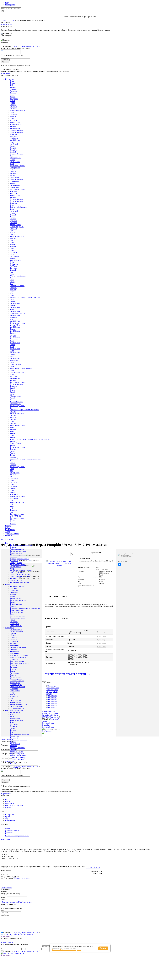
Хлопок (12, 492)
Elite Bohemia (14, 181)
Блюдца (12, 698)
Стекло (12, 118)
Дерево (12, 217)
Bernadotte (13, 150)
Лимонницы (14, 651)
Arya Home (14, 494)
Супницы (13, 665)
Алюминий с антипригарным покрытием (25, 297)
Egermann (13, 134)
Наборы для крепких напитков (21, 571)
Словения (13, 109)
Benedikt (13, 148)
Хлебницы (14, 622)
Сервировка (9, 803)
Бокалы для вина (16, 563)
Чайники (13, 594)
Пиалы (12, 671)
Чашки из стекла (16, 553)
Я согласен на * (21, 932)
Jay (11, 408)
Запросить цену (20, 953)
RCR (11, 278)
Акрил (12, 282)
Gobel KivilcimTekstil (17, 496)
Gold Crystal (14, 136)
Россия (12, 101)
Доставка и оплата (12, 534)
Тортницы (13, 639)
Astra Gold (13, 120)
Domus (12, 234)
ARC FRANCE (15, 516)
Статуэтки (13, 726)
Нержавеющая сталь (17, 236)
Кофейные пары (16, 685)
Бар (6, 799)
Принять (103, 948)
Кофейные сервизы (17, 681)
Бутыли (12, 620)
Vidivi (12, 254)
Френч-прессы (15, 691)
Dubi (11, 156)
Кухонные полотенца (17, 757)
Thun (11, 170)
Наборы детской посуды (19, 704)
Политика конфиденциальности (17, 836)
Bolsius (12, 433)
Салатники (14, 641)
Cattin (12, 262)
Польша (12, 97)
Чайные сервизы (16, 679)
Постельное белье (16, 752)
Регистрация (10, 5)
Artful (12, 469)
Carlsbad (13, 152)
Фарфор (12, 146)
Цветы (12, 716)
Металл (12, 233)
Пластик (13, 333)
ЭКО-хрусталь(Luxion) (18, 276)
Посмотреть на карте (22, 878)
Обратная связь (6, 888)
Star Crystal (14, 144)
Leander (12, 160)
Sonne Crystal (14, 187)
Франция (13, 105)
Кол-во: (4, 898)
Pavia (11, 500)
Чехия (12, 81)
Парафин (13, 429)
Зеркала (12, 728)
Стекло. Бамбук (15, 364)
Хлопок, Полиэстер (17, 502)
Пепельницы (14, 736)
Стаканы (13, 547)
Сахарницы (14, 693)
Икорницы (14, 667)
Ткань (12, 351)
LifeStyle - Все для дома (14, 805)
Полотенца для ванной (18, 756)
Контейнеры (14, 624)
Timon (12, 250)
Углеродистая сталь (17, 372)
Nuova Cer (13, 229)
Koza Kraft (13, 482)
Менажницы (14, 645)
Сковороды (14, 590)
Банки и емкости (16, 626)
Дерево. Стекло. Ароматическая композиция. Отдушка (30, 439)
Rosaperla (13, 215)
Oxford (12, 388)
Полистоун (14, 339)
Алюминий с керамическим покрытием (24, 410)
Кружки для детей (16, 706)
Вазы (11, 714)
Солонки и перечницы (18, 647)
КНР (11, 85)
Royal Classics (15, 140)
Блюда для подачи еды (18, 657)
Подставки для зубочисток (19, 663)
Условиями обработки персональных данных (66, 950)
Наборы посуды (15, 598)
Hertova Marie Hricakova (18, 207)
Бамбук (12, 301)
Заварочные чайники (17, 687)
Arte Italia (13, 219)
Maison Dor (14, 498)
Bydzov (12, 175)
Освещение (9, 807)
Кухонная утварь (16, 604)
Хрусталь (13, 172)
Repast (12, 164)
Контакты (9, 536)
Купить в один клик (25, 934)
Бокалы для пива (16, 580)
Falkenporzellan (15, 158)
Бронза (12, 213)
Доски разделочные (17, 610)
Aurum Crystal (15, 122)
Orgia (11, 231)
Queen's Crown (15, 162)
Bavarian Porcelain (16, 402)
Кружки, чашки (15, 700)
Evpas (12, 205)
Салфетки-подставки (17, 616)
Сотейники (14, 592)
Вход (7, 3)
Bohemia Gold (15, 128)
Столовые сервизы (17, 632)
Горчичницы (14, 673)
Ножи (12, 614)
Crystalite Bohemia (16, 132)
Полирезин (14, 360)
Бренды (8, 526)
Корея (12, 95)
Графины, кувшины (17, 549)
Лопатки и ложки (16, 612)
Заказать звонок (7, 24)
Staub (11, 512)
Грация (12, 453)
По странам (9, 79)
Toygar (12, 484)
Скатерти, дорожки (17, 759)
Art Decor (13, 244)
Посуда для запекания (18, 600)
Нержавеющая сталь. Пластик (21, 368)
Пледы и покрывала (17, 754)
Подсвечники (15, 718)
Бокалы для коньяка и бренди (20, 574)
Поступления (10, 530)
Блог (7, 834)
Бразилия (13, 89)
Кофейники (14, 689)
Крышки (13, 602)
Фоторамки (14, 724)
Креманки (13, 557)
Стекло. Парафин (16, 443)
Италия (12, 83)
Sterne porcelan (15, 168)
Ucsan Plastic (14, 478)
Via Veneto (13, 252)
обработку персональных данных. (26, 46)
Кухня (7, 801)
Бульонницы (14, 653)
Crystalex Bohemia (16, 130)
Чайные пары (15, 683)
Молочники (14, 659)
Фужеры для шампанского (19, 559)
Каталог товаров (7, 539)
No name (13, 457)
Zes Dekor (13, 486)
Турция (12, 103)
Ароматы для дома (16, 720)
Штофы (12, 569)
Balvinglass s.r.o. (15, 124)
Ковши (12, 596)
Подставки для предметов (19, 734)
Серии (7, 528)
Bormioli (13, 290)
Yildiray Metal (14, 473)
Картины (13, 730)
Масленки (13, 643)
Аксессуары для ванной (18, 740)
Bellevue (13, 116)
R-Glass (12, 520)
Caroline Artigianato (17, 227)
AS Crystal (13, 191)
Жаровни (13, 606)
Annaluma (13, 223)
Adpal (12, 427)
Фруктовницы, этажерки (19, 655)
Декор (12, 722)
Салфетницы (14, 637)
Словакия (13, 107)
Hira (11, 471)
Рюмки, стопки (15, 567)
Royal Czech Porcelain (17, 166)
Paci (11, 477)
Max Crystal (14, 138)
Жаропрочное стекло (17, 111)
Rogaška (13, 524)
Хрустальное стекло (17, 189)
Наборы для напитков (18, 551)
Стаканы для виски (17, 573)
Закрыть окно (6, 73)
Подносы (13, 675)
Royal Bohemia (15, 185)
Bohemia (13, 126)
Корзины (13, 669)
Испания (13, 93)
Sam (11, 272)
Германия (13, 91)
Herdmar (13, 449)
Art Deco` (13, 288)
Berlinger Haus (15, 325)
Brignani (13, 238)
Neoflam (13, 335)
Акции (7, 532)
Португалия (14, 99)
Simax (12, 112)
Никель (12, 329)
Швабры (13, 742)
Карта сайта (5, 839)
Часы (11, 732)
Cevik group (14, 264)
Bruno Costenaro (15, 225)
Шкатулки (13, 746)
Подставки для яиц (17, 661)
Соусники (13, 649)
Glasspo (12, 183)
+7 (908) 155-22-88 (7, 20)
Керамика (13, 114)
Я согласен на (21, 46)
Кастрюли (13, 588)
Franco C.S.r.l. (15, 248)
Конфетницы (14, 635)
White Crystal (14, 256)
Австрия (13, 87)
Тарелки (13, 634)
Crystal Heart (14, 177)
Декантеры (14, 561)
